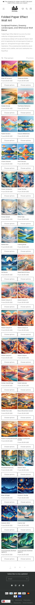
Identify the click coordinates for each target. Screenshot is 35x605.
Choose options (9, 85)
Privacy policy (27, 600)
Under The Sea (22, 189)
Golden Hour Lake (6, 411)
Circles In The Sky (23, 495)
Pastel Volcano (5, 133)
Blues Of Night (5, 495)
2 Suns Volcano (6, 161)
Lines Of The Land (6, 78)
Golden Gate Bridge (7, 383)
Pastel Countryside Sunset (9, 438)
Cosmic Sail (21, 523)
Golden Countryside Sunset (24, 439)
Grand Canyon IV (6, 327)
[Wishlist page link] (23, 9)
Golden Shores (5, 106)
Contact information (28, 602)
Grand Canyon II (6, 355)
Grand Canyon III (23, 327)
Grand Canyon (22, 355)
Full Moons (4, 272)
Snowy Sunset (5, 217)
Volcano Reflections (24, 133)
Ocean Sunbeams (6, 189)
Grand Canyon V (23, 300)
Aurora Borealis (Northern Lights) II (25, 551)
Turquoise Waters (23, 78)
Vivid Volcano (22, 161)
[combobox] (5, 601)
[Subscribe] (27, 579)
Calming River (22, 244)
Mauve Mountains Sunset (25, 411)
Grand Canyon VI (6, 300)
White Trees (21, 217)
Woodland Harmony (7, 467)
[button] (4, 9)
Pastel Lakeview (22, 383)
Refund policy (18, 600)
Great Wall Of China (24, 272)
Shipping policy (17, 602)
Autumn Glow (22, 467)
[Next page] (25, 567)
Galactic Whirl (5, 523)
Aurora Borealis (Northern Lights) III (8, 551)
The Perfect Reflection (24, 106)
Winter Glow (4, 244)
